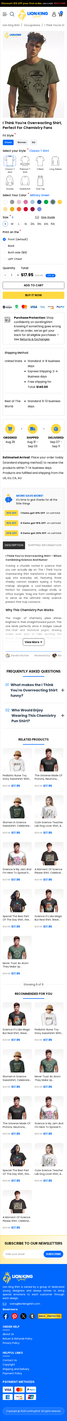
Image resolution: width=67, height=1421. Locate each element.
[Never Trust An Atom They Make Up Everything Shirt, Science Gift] (17, 947)
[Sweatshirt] (25, 180)
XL (25, 224)
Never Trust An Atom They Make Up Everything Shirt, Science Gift (16, 965)
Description (14, 545)
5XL (53, 224)
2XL (33, 224)
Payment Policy (12, 1373)
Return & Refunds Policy (17, 1338)
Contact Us (10, 1360)
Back (11, 246)
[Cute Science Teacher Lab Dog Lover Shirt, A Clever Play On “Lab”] (49, 806)
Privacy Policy (11, 1343)
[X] (23, 1316)
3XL (39, 224)
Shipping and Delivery (16, 1369)
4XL (46, 224)
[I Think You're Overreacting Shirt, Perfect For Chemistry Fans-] (33, 74)
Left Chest (15, 259)
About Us (8, 1334)
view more (32, 642)
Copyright (9, 1364)
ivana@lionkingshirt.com (25, 1304)
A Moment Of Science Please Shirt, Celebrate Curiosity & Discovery (49, 871)
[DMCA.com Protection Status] (50, 1316)
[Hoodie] (10, 180)
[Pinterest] (14, 1316)
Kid (33, 142)
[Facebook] (6, 1316)
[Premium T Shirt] (25, 161)
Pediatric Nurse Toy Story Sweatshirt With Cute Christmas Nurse (16, 777)
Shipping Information (44, 545)
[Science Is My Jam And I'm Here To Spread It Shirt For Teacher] (17, 853)
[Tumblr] (32, 1316)
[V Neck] (40, 161)
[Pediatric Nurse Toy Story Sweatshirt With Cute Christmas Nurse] (17, 759)
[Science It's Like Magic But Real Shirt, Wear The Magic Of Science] (49, 900)
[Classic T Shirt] (10, 161)
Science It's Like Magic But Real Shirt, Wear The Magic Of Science (48, 918)
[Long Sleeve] (55, 161)
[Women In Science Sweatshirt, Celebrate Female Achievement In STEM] (17, 806)
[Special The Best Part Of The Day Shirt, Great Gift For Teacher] (17, 900)
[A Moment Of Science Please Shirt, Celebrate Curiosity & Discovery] (49, 853)
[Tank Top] (40, 180)
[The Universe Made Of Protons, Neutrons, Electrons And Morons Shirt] (49, 759)
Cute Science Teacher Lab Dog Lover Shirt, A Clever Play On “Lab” (49, 824)
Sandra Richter (20, 655)
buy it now (33, 295)
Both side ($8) (17, 252)
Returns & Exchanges (34, 339)
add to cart (33, 285)
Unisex (8, 142)
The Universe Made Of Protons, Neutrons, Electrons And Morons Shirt (48, 777)
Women (22, 142)
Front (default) (18, 239)
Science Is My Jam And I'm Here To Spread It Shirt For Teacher (17, 871)
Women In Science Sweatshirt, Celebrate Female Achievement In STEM (16, 824)
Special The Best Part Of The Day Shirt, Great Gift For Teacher (17, 918)
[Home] (33, 15)
